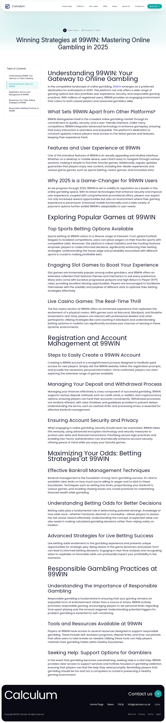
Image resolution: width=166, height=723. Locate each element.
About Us (132, 714)
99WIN (117, 86)
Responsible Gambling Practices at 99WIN (24, 109)
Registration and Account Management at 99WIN (19, 93)
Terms (150, 714)
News (111, 704)
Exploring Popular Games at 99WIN (21, 85)
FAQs (121, 704)
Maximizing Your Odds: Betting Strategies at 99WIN (22, 101)
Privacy (142, 714)
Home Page (96, 704)
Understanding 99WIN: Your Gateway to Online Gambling (21, 77)
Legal (158, 714)
